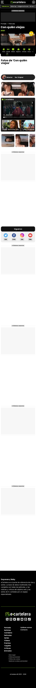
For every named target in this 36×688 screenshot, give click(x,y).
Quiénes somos (26, 627)
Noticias (7, 630)
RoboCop (14, 6)
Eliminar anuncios (18, 10)
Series (6, 638)
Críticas (7, 648)
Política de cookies (14, 659)
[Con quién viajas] (7, 140)
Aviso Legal (12, 655)
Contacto (24, 630)
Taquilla (7, 646)
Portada (3, 24)
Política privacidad (14, 657)
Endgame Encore (23, 6)
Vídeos (7, 640)
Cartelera (8, 633)
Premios (7, 643)
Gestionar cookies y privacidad (18, 661)
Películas (12, 24)
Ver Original (19, 77)
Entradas (8, 651)
